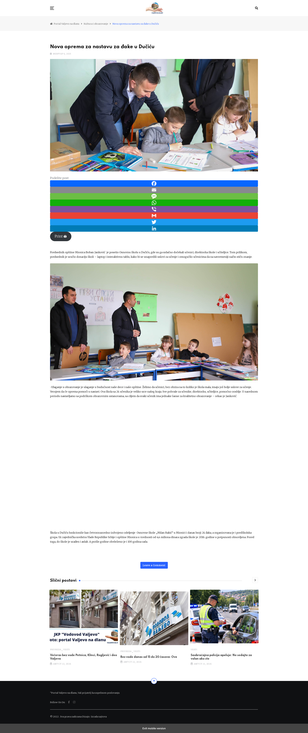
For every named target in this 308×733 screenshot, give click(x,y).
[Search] (256, 8)
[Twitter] (154, 222)
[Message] (154, 196)
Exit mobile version (154, 728)
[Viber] (154, 209)
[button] (52, 8)
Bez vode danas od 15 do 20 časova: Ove (148, 657)
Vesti (66, 649)
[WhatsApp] (154, 202)
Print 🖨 (61, 236)
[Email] (154, 190)
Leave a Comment (154, 565)
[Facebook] (154, 183)
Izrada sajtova (99, 716)
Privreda (55, 649)
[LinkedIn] (154, 228)
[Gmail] (154, 215)
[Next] (255, 580)
